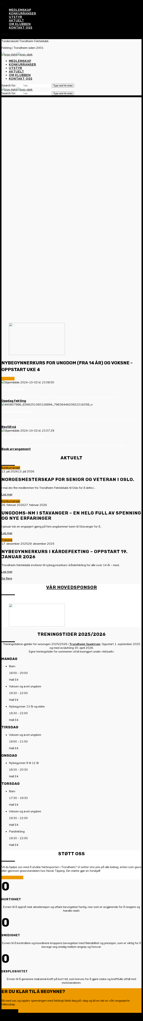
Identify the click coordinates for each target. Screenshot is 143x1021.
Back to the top (11, 34)
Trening (6, 540)
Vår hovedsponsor (71, 587)
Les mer (6, 494)
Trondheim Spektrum (84, 644)
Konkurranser (10, 467)
